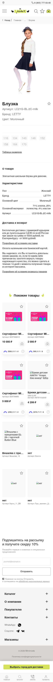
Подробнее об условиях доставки (20, 243)
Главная (17, 20)
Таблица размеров (12, 152)
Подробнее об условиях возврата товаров (24, 271)
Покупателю (13, 609)
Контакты (11, 617)
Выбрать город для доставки (26, 667)
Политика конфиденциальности (26, 656)
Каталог (10, 593)
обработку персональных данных (34, 581)
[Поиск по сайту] (36, 10)
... (25, 20)
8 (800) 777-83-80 (42, 2)
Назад (7, 20)
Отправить (26, 571)
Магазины (11, 639)
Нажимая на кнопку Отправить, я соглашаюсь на (26, 580)
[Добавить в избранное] (49, 103)
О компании (13, 601)
